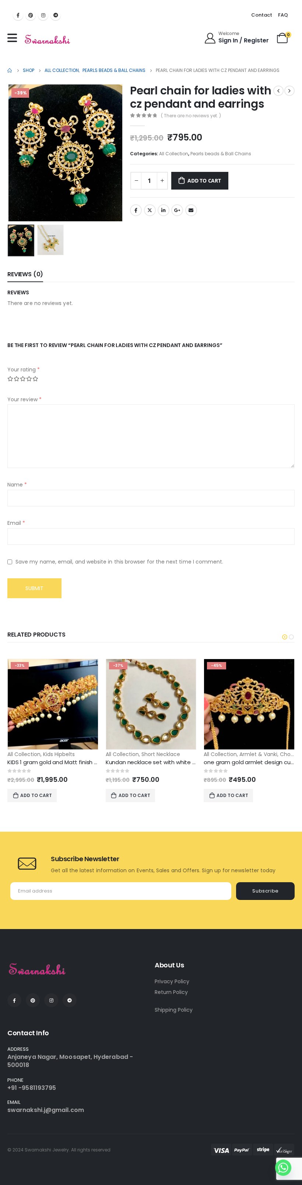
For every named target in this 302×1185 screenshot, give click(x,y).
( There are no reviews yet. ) (191, 115)
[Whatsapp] (283, 1168)
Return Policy (171, 992)
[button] (284, 637)
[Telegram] (55, 15)
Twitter (150, 210)
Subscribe (265, 891)
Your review (24, 399)
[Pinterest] (30, 15)
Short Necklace (160, 754)
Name (17, 484)
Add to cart (204, 180)
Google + (177, 210)
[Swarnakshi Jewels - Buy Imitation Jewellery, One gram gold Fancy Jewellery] (48, 39)
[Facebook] (18, 15)
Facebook (136, 210)
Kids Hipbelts (59, 754)
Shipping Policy (174, 1010)
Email (191, 210)
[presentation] (16, 153)
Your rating (23, 369)
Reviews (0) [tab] (25, 274)
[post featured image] (53, 704)
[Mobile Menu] (14, 38)
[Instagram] (43, 15)
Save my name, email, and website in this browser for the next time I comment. (119, 561)
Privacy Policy (172, 981)
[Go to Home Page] (10, 70)
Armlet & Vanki (258, 754)
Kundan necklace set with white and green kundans (175, 762)
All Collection (173, 153)
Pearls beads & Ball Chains (220, 153)
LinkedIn (163, 210)
